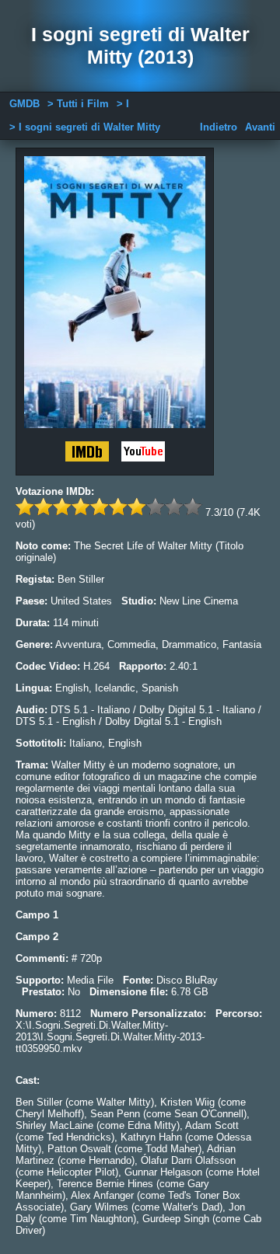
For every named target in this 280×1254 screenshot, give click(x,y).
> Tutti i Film (78, 104)
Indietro (218, 127)
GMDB (24, 104)
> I (123, 104)
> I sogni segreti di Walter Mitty (84, 127)
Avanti (260, 127)
